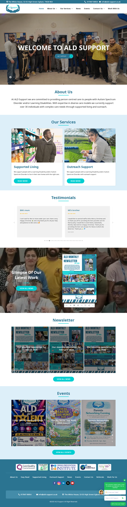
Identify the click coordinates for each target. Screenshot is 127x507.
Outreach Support (80, 167)
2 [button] (112, 354)
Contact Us (98, 8)
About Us (51, 8)
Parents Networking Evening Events (63, 421)
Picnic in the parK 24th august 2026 (98, 421)
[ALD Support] (13, 8)
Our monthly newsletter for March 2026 (28, 348)
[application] (56, 8)
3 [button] (112, 357)
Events (87, 8)
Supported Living (26, 167)
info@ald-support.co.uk (111, 2)
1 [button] (112, 351)
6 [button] (112, 367)
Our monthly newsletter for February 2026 (63, 348)
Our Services (65, 8)
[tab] (10, 77)
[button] (110, 77)
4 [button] (112, 360)
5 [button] (112, 364)
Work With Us (113, 8)
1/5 (66, 305)
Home (41, 8)
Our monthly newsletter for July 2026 (98, 348)
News (78, 8)
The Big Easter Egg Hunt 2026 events (28, 421)
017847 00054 (92, 2)
